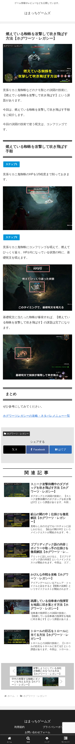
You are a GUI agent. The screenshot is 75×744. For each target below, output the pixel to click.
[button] (67, 549)
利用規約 (19, 726)
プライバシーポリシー (55, 726)
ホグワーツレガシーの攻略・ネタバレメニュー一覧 (36, 415)
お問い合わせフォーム (37, 732)
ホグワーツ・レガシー (18, 433)
